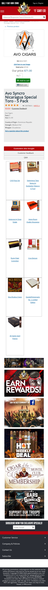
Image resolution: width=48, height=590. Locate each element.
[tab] (24, 148)
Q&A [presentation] (26, 157)
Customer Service (10, 537)
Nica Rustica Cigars (15, 297)
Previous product (11, 26)
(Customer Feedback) (19, 108)
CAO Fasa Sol (15, 181)
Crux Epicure (32, 258)
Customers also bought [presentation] (24, 148)
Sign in (35, 3)
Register (40, 3)
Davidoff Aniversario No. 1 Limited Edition (33, 299)
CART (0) (41, 10)
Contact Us (7, 550)
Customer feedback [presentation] (26, 153)
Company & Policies (11, 543)
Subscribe (6, 556)
